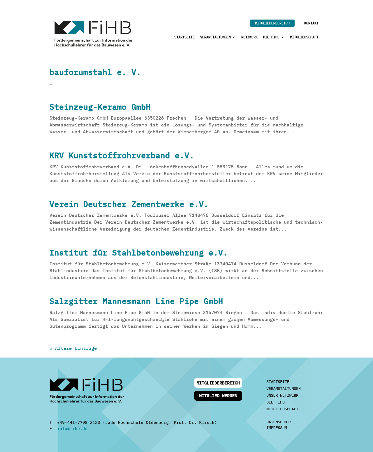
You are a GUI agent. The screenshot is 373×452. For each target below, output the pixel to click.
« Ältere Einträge (73, 348)
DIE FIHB (275, 402)
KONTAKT (311, 23)
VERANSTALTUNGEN (283, 388)
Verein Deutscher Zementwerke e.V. (129, 204)
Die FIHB (271, 37)
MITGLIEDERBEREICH (272, 23)
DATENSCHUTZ (279, 421)
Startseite (184, 37)
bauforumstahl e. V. (95, 72)
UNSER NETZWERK (282, 395)
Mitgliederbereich (218, 383)
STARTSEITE (277, 381)
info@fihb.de (72, 428)
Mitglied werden (218, 395)
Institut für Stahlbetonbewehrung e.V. (138, 252)
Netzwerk (249, 37)
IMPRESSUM (276, 427)
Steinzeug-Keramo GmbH (100, 107)
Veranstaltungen (215, 37)
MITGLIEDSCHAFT (282, 409)
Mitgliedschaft (304, 37)
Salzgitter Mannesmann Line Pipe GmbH (136, 301)
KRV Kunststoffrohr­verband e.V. (121, 155)
